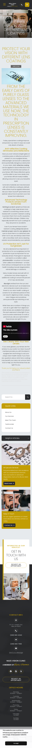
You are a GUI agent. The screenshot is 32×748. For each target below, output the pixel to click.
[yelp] (21, 671)
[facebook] (11, 671)
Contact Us (9, 428)
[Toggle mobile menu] (4, 4)
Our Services (9, 416)
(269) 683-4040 (16, 635)
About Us (8, 412)
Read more (8, 483)
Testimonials (9, 424)
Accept (16, 743)
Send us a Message (16, 653)
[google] (16, 671)
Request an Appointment (16, 565)
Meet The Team (10, 420)
